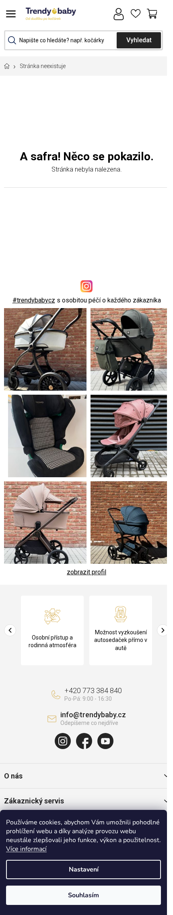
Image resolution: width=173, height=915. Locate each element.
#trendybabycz (33, 300)
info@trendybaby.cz (93, 714)
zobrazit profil (86, 572)
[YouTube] (105, 741)
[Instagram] (63, 741)
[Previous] (10, 630)
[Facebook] (84, 741)
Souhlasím (83, 895)
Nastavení (84, 869)
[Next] (163, 630)
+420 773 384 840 (93, 690)
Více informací (26, 849)
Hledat (139, 40)
